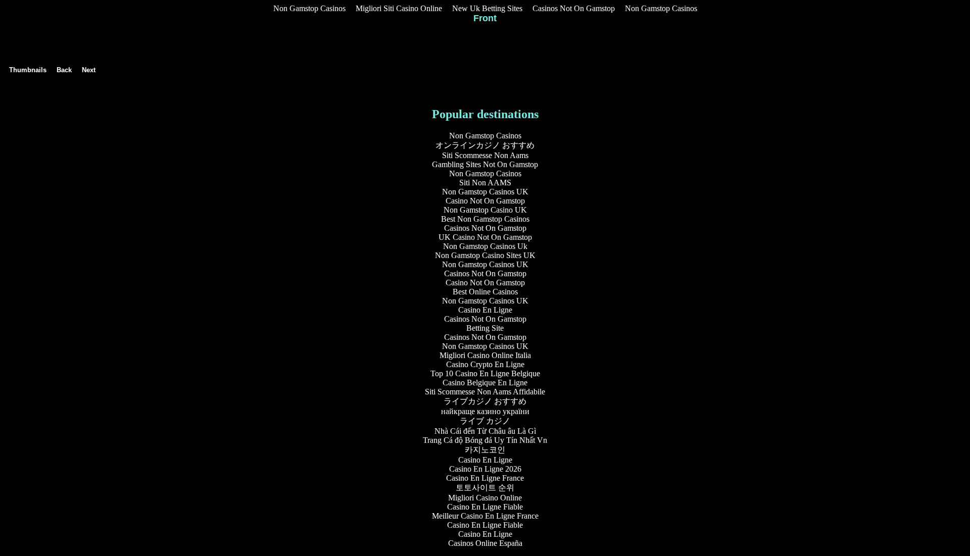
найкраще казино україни (485, 411)
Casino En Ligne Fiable (485, 506)
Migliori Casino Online (485, 497)
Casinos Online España (485, 543)
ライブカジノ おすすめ (485, 401)
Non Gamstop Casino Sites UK (485, 255)
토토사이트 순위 (485, 487)
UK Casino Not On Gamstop (485, 237)
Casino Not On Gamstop (485, 200)
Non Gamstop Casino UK (485, 210)
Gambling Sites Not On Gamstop (485, 164)
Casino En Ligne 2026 (485, 469)
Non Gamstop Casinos (309, 8)
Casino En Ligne (485, 310)
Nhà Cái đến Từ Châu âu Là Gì (485, 431)
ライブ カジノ (485, 421)
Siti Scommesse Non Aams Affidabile (485, 391)
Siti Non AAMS (485, 182)
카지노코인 (485, 449)
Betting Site (485, 328)
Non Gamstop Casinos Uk (485, 246)
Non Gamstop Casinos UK (485, 191)
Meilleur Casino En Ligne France (485, 516)
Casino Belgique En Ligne (485, 382)
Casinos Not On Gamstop (573, 8)
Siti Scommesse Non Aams (485, 155)
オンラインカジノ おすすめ (485, 145)
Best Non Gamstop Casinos (485, 219)
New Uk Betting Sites (487, 8)
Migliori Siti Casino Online (399, 8)
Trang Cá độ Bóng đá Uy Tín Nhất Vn (485, 440)
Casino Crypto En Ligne (485, 364)
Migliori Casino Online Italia (485, 355)
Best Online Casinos (485, 291)
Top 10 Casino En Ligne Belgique (485, 373)
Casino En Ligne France (485, 478)
